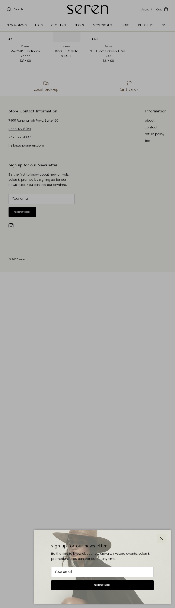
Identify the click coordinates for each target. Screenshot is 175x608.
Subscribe (102, 585)
